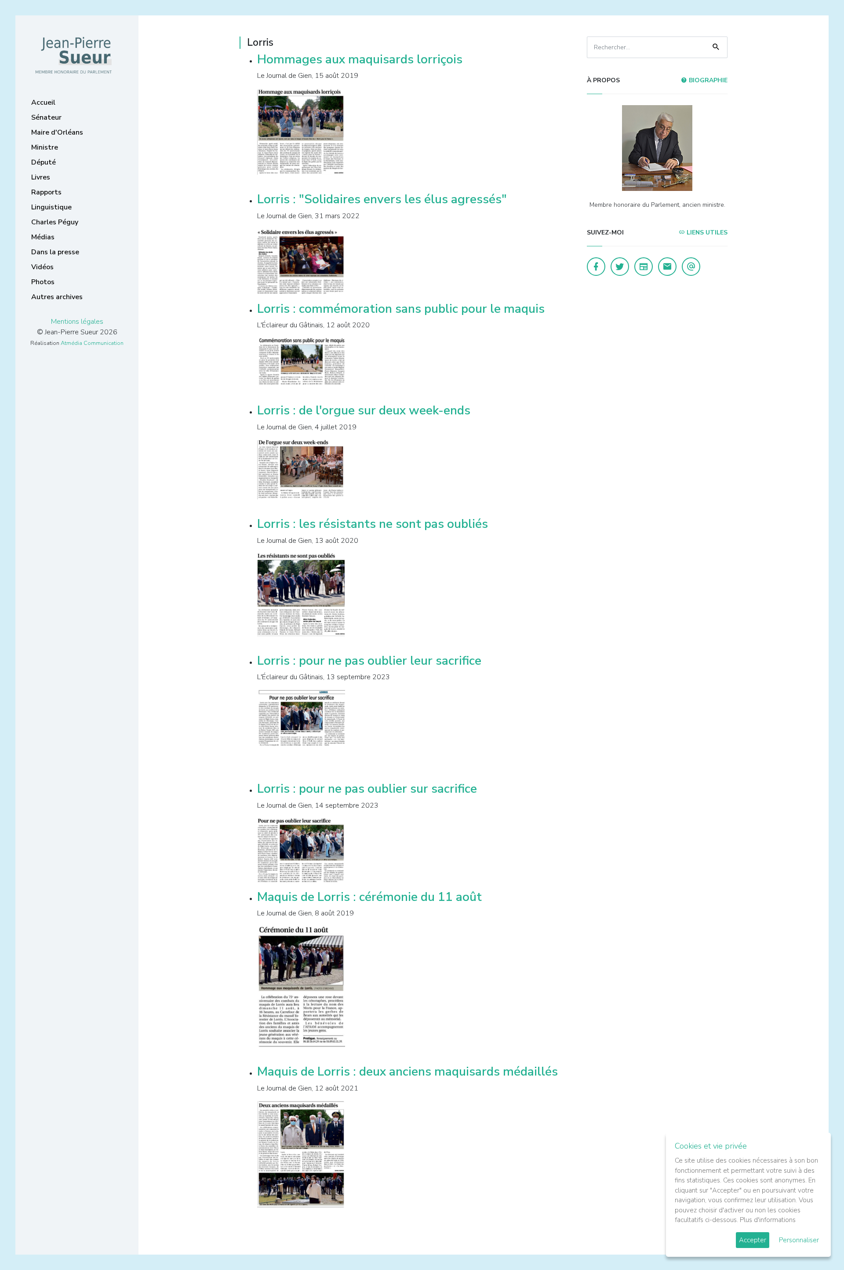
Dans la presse (55, 252)
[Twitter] (620, 266)
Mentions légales (77, 321)
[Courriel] (691, 266)
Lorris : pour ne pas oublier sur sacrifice (367, 788)
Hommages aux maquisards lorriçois (359, 59)
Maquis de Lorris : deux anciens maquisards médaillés (407, 1071)
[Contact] (667, 266)
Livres (40, 177)
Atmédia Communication (92, 343)
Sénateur (46, 117)
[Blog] (643, 266)
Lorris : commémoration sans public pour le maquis (401, 308)
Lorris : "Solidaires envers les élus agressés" (382, 199)
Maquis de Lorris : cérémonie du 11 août (369, 897)
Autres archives (57, 297)
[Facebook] (596, 266)
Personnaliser (799, 1240)
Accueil (43, 102)
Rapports (46, 192)
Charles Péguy (54, 222)
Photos (43, 282)
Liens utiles (706, 232)
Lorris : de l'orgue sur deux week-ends (363, 410)
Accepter (752, 1240)
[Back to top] (816, 1242)
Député (43, 162)
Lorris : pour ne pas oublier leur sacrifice (369, 660)
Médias (43, 237)
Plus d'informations (768, 1219)
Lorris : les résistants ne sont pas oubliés (372, 524)
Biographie (707, 80)
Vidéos (42, 267)
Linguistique (51, 207)
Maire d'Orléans (57, 132)
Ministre (44, 147)
